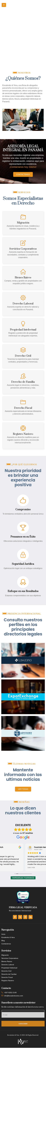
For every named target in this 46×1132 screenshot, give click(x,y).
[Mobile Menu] (4, 5)
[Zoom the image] (23, 644)
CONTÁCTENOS (23, 174)
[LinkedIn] (30, 917)
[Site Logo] (24, 5)
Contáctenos (6, 944)
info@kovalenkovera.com (13, 996)
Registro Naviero (7, 980)
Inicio (3, 934)
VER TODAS (23, 789)
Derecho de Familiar (9, 974)
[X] (20, 917)
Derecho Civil (6, 971)
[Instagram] (25, 917)
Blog (3, 940)
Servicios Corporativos (9, 958)
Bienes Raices (6, 961)
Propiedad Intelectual (9, 968)
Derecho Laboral (7, 965)
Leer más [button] (7, 868)
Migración (5, 955)
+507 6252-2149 (10, 992)
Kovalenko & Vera (8, 937)
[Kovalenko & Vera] (23, 1041)
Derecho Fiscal (7, 977)
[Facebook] (15, 917)
